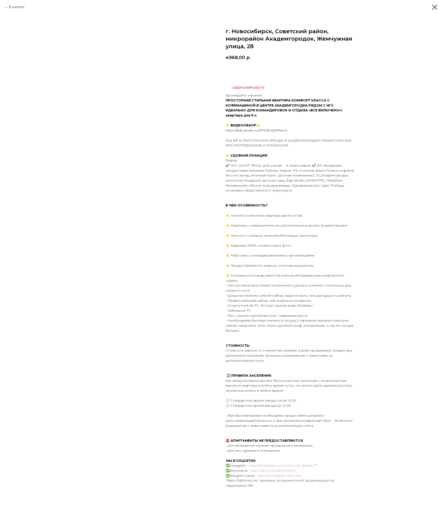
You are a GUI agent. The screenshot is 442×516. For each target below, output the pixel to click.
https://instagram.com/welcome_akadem (282, 465)
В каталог (17, 7)
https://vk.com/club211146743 (273, 470)
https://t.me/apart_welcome (280, 476)
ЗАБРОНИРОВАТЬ (249, 88)
